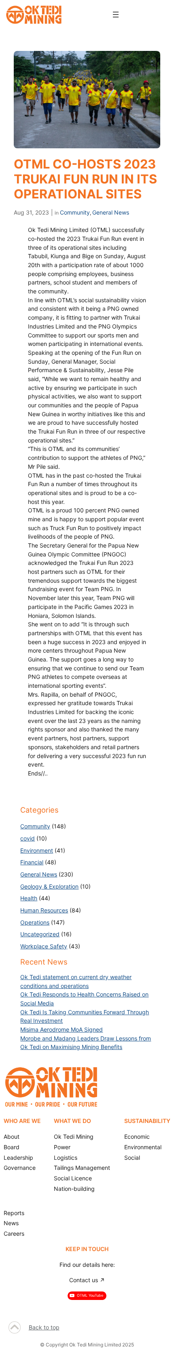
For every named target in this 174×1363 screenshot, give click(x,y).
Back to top (44, 1327)
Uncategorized (39, 934)
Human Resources (44, 910)
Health (28, 898)
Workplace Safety (43, 946)
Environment (36, 850)
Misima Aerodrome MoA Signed (61, 1029)
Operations (34, 922)
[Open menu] (116, 14)
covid (27, 838)
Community (75, 212)
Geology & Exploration (49, 886)
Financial (31, 862)
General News (110, 212)
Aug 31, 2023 (31, 212)
